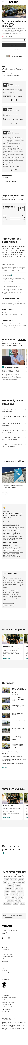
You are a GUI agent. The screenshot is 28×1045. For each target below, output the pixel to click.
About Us (4, 947)
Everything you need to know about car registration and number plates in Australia (19, 690)
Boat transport (6, 1009)
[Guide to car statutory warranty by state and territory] (6, 746)
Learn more (8, 605)
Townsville (16, 552)
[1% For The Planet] (14, 985)
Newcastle (10, 549)
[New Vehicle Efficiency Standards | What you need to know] (6, 700)
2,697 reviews (8, 36)
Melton (19, 556)
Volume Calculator (7, 959)
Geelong (5, 552)
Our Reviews (5, 949)
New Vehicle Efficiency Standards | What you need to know (18, 699)
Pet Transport (6, 1011)
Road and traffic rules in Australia (18, 729)
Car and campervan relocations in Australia (13, 763)
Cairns (21, 552)
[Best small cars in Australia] (6, 723)
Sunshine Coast (7, 550)
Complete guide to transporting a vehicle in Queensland (13, 752)
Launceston (11, 555)
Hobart (11, 552)
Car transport (6, 1000)
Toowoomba (7, 553)
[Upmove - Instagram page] (9, 939)
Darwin (13, 553)
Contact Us (5, 961)
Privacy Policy (5, 972)
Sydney (13, 545)
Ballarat (18, 553)
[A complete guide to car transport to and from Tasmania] (6, 738)
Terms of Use (5, 970)
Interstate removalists (8, 997)
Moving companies (7, 1007)
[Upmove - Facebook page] (2, 939)
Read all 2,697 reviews (9, 181)
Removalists (5, 995)
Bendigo (5, 555)
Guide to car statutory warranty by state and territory (17, 745)
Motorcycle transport (8, 1002)
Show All (4, 767)
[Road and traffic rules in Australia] (6, 730)
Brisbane (5, 547)
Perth (10, 547)
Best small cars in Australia (18, 721)
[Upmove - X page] (5, 939)
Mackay (18, 555)
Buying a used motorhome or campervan (12, 756)
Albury (20, 897)
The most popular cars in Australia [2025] (18, 714)
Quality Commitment (8, 956)
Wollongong (16, 550)
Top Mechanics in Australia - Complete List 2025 (19, 706)
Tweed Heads (20, 882)
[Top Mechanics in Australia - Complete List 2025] (6, 707)
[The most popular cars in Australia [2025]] (6, 715)
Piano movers (5, 1004)
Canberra (16, 549)
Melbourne (18, 545)
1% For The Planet (7, 954)
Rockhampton (7, 556)
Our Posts (4, 952)
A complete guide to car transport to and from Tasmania (18, 738)
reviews (13, 208)
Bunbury (14, 556)
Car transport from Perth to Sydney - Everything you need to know (14, 759)
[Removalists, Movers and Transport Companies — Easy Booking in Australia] (14, 2)
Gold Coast (15, 547)
